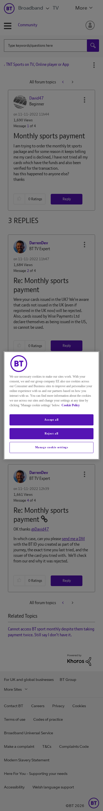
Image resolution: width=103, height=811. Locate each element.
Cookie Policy (71, 405)
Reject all (51, 433)
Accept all (51, 419)
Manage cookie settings (51, 447)
